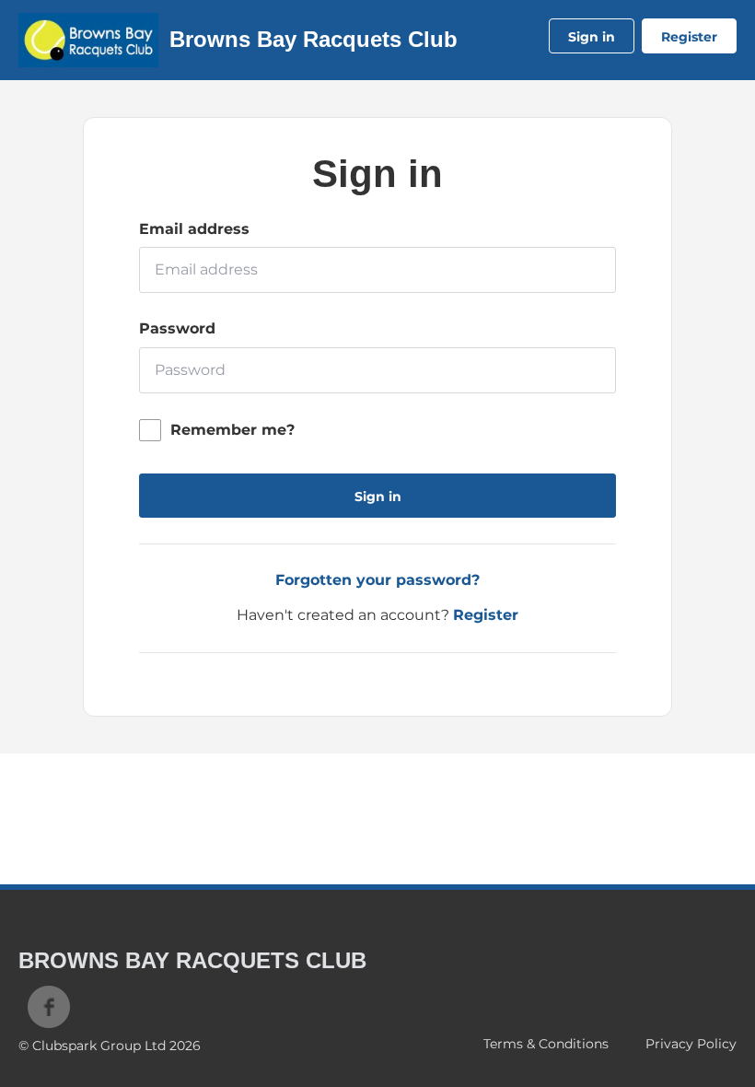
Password (177, 328)
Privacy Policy (691, 1043)
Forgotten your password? (377, 580)
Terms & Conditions (546, 1043)
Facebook (49, 1007)
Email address (194, 229)
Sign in (591, 37)
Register (689, 37)
